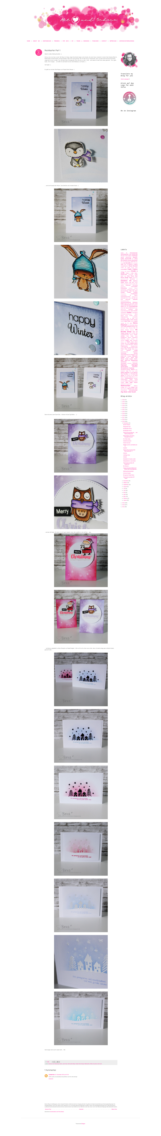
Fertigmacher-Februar (131, 289)
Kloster (126, 315)
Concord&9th (124, 269)
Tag (130, 372)
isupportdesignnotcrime (125, 310)
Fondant (123, 292)
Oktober (125, 482)
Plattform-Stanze (134, 343)
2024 (123, 403)
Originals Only (134, 338)
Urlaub (132, 380)
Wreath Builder (134, 388)
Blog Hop (133, 261)
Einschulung (135, 285)
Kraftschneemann (127, 440)
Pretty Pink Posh (127, 347)
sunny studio (135, 371)
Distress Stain (128, 282)
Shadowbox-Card (134, 354)
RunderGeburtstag (124, 351)
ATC (133, 258)
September (126, 484)
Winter (91, 1063)
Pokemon (136, 344)
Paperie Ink (123, 341)
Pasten (132, 341)
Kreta (136, 318)
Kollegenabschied (124, 316)
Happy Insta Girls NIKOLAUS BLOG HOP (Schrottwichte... (130, 468)
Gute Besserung (125, 299)
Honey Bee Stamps (125, 307)
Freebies (57, 41)
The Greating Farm (128, 375)
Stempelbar (135, 366)
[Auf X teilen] (56, 1062)
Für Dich (66, 41)
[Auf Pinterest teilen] (59, 1062)
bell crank (123, 261)
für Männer (134, 295)
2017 (123, 417)
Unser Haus (128, 381)
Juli (124, 488)
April (124, 494)
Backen (130, 260)
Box (124, 263)
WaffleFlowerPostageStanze (126, 383)
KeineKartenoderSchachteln (126, 314)
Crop (125, 276)
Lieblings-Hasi (126, 455)
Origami (128, 338)
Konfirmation (123, 318)
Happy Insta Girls (128, 303)
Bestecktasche (128, 261)
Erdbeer (136, 288)
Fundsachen (134, 293)
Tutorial (136, 379)
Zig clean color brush (97, 1063)
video (126, 382)
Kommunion (135, 316)
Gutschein (135, 299)
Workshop (125, 388)
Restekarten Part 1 (127, 430)
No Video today (126, 439)
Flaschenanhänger (124, 290)
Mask (125, 326)
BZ (131, 263)
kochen (130, 315)
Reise (133, 348)
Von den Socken (127, 473)
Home (28, 41)
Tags (132, 372)
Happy (122, 303)
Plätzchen (123, 344)
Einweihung (123, 286)
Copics (135, 269)
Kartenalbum (135, 312)
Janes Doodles (134, 310)
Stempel (135, 365)
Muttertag (132, 329)
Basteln (136, 260)
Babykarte (125, 260)
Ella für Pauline (126, 424)
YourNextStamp (124, 390)
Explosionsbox (123, 289)
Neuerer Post (48, 1109)
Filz (137, 289)
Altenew (130, 255)
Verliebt (125, 457)
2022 (123, 407)
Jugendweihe (123, 312)
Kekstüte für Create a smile (129, 459)
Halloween (135, 302)
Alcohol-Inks (135, 254)
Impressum (113, 41)
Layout (132, 321)
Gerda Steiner (128, 298)
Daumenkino (135, 277)
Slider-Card (127, 360)
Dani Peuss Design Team (129, 276)
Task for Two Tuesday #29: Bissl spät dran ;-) (129, 450)
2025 (123, 401)
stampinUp (129, 363)
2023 (123, 405)
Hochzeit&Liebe (133, 306)
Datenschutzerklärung (126, 41)
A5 (126, 252)
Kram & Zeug (130, 318)
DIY (72, 41)
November (125, 480)
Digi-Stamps (132, 278)
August (125, 486)
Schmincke (135, 351)
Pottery (122, 347)
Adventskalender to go (126, 254)
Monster (127, 329)
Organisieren (135, 337)
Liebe (131, 323)
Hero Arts (126, 306)
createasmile (130, 274)
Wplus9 (129, 388)
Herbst (122, 306)
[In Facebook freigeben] (57, 1062)
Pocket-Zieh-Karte (129, 344)
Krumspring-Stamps (125, 319)
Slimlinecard (134, 360)
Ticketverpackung (129, 378)
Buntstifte (128, 263)
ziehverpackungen (133, 390)
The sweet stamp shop (129, 376)
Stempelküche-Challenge (127, 368)
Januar (125, 500)
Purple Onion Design (80, 1063)
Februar (125, 498)
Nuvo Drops (130, 336)
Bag (133, 260)
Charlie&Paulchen (124, 266)
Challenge (135, 264)
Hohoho (125, 453)
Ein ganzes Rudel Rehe (128, 475)
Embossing (56, 1063)
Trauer (130, 379)
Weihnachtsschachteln (128, 471)
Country (122, 271)
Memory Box (135, 326)
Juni (124, 490)
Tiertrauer (135, 378)
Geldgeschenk (135, 296)
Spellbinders (124, 361)
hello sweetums (134, 305)
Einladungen (128, 285)
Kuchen (136, 319)
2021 (123, 409)
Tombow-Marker (124, 379)
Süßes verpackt (125, 372)
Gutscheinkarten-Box (125, 300)
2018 (123, 415)
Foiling (130, 290)
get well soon (135, 298)
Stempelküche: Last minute (129, 461)
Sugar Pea (128, 371)
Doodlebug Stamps (128, 283)
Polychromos (124, 346)
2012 (123, 506)
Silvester (127, 357)
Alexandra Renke (124, 255)
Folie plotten (135, 290)
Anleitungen (135, 255)
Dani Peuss (130, 276)
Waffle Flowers (134, 382)
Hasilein (125, 448)
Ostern (127, 340)
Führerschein (123, 293)
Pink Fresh (127, 343)
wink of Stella (128, 387)
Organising (123, 338)
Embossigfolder (134, 286)
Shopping (129, 356)
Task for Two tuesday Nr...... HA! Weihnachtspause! (130, 433)
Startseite (81, 1109)
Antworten (51, 1078)
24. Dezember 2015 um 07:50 (62, 1074)
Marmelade (132, 325)
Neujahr (127, 333)
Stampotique (135, 363)
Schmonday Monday (129, 353)
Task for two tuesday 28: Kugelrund (128, 463)
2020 (123, 411)
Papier (128, 341)
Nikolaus (131, 334)
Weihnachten (87, 1063)
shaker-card (123, 356)
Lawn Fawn (65, 1063)
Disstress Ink (51, 1063)
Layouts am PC (125, 323)
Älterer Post (114, 1109)
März (124, 496)
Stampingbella (123, 363)
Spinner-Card (135, 361)
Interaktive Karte (133, 309)
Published (95, 41)
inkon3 (133, 307)
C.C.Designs (135, 263)
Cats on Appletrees (128, 264)
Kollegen (136, 315)
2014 (123, 502)
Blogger (83, 1123)
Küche (131, 319)
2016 (123, 419)
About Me (37, 41)
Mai (124, 492)
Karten (60, 1063)
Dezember (125, 423)
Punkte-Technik (134, 347)
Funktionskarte (123, 295)
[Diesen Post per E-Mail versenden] (53, 1062)
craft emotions (127, 271)
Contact (104, 41)
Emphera (130, 288)
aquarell (122, 257)
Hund (130, 308)
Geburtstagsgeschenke (125, 296)
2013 (123, 504)
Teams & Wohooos (82, 41)
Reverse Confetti (132, 350)
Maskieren (129, 326)
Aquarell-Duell (128, 257)
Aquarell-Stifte (128, 258)
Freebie (129, 292)
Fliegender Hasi (127, 426)
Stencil (133, 369)
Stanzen (124, 365)
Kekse (136, 314)
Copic (129, 269)
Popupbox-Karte (134, 346)
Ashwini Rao (52, 1074)
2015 (123, 421)
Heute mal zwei (126, 442)
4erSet (122, 252)
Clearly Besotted (133, 266)
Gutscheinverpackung (126, 302)
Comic (136, 267)
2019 (123, 413)
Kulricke (122, 321)
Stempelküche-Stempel (125, 369)
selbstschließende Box (125, 354)
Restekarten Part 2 (127, 428)
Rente (122, 350)
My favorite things (71, 1063)
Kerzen (122, 315)
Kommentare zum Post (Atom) (57, 1111)
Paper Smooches (134, 340)
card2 (122, 264)
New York (131, 333)
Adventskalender (134, 253)
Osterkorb (123, 340)
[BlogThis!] (54, 1062)
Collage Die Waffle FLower (127, 267)
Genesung (123, 298)
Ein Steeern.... (126, 466)
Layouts (136, 321)
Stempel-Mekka (124, 366)
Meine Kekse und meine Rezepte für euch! (128, 436)
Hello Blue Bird (127, 305)
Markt (129, 325)
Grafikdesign (47, 41)
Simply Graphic (129, 359)
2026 (123, 399)
